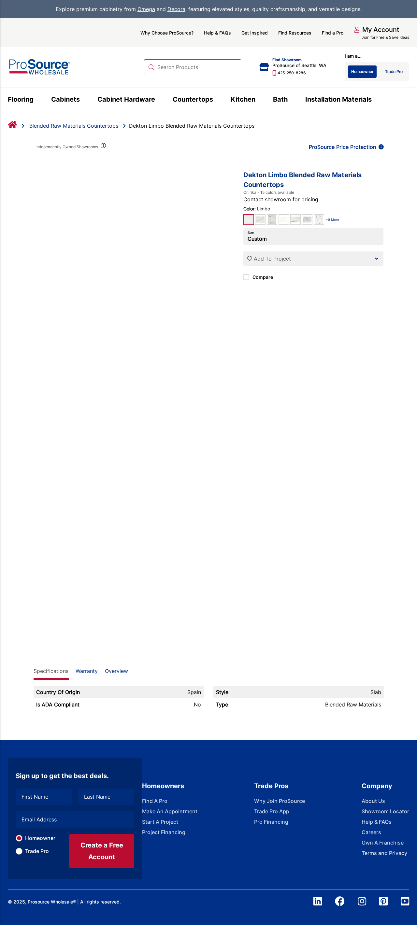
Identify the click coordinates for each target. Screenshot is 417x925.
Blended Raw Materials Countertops (73, 125)
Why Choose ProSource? (167, 33)
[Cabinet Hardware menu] (159, 100)
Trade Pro (37, 851)
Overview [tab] (116, 671)
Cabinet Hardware (126, 99)
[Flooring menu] (37, 100)
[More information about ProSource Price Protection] (380, 147)
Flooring (21, 99)
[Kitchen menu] (259, 100)
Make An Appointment (169, 811)
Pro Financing (271, 821)
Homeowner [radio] (362, 71)
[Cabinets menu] (83, 100)
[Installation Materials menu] (375, 100)
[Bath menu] (291, 100)
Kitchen (243, 99)
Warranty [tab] (87, 671)
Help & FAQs (217, 33)
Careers (371, 832)
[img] (103, 147)
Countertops (193, 99)
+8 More (332, 219)
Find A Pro (154, 801)
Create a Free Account (101, 851)
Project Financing (163, 832)
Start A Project (160, 821)
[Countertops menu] (217, 100)
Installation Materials (338, 99)
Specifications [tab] (51, 671)
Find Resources (294, 33)
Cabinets (65, 99)
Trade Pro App (271, 811)
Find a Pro (332, 33)
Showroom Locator (385, 811)
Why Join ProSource (279, 801)
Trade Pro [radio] (394, 71)
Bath (280, 99)
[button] (376, 30)
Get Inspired (254, 33)
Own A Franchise (383, 842)
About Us (373, 801)
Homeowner (40, 838)
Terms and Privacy (384, 853)
